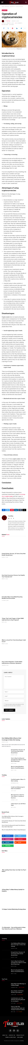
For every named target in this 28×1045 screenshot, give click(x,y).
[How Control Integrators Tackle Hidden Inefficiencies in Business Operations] (14, 653)
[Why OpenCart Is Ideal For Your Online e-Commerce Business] (6, 796)
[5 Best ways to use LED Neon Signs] (6, 805)
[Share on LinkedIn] (17, 28)
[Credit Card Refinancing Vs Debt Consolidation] (6, 789)
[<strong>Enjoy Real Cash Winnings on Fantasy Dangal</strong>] (6, 985)
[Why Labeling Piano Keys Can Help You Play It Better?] (14, 861)
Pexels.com (19, 48)
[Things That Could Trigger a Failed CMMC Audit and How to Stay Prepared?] (14, 610)
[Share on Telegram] (21, 28)
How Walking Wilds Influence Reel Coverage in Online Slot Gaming (18, 945)
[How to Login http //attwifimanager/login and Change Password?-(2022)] (6, 1008)
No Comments (19, 23)
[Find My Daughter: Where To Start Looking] (6, 781)
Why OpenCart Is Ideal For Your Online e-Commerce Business (17, 796)
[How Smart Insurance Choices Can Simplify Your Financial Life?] (14, 566)
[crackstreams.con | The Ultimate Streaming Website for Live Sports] (6, 1000)
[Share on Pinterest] (12, 28)
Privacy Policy (20, 1035)
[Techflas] (14, 2)
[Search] (26, 2)
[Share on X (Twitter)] (8, 28)
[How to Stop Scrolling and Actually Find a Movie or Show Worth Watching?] (6, 760)
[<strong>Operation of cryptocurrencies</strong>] (14, 39)
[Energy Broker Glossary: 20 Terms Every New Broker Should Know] (14, 545)
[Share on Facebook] (4, 28)
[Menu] (2, 2)
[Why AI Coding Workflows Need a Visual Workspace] (6, 768)
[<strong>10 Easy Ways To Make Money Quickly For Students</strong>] (14, 881)
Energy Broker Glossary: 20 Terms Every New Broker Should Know (18, 751)
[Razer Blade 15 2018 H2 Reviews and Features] (6, 992)
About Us (4, 1035)
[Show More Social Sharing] (24, 28)
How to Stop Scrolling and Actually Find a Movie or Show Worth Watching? (18, 760)
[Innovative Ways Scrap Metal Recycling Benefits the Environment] (14, 588)
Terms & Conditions (10, 1037)
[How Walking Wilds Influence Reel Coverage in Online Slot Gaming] (14, 729)
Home (3, 6)
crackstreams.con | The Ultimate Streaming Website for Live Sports (18, 999)
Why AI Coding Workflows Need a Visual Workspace (14, 829)
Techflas (10, 516)
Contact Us (12, 1035)
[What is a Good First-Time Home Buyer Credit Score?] (14, 631)
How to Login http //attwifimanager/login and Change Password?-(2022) (18, 1008)
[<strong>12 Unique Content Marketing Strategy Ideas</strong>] (14, 900)
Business (7, 6)
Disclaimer (20, 1037)
